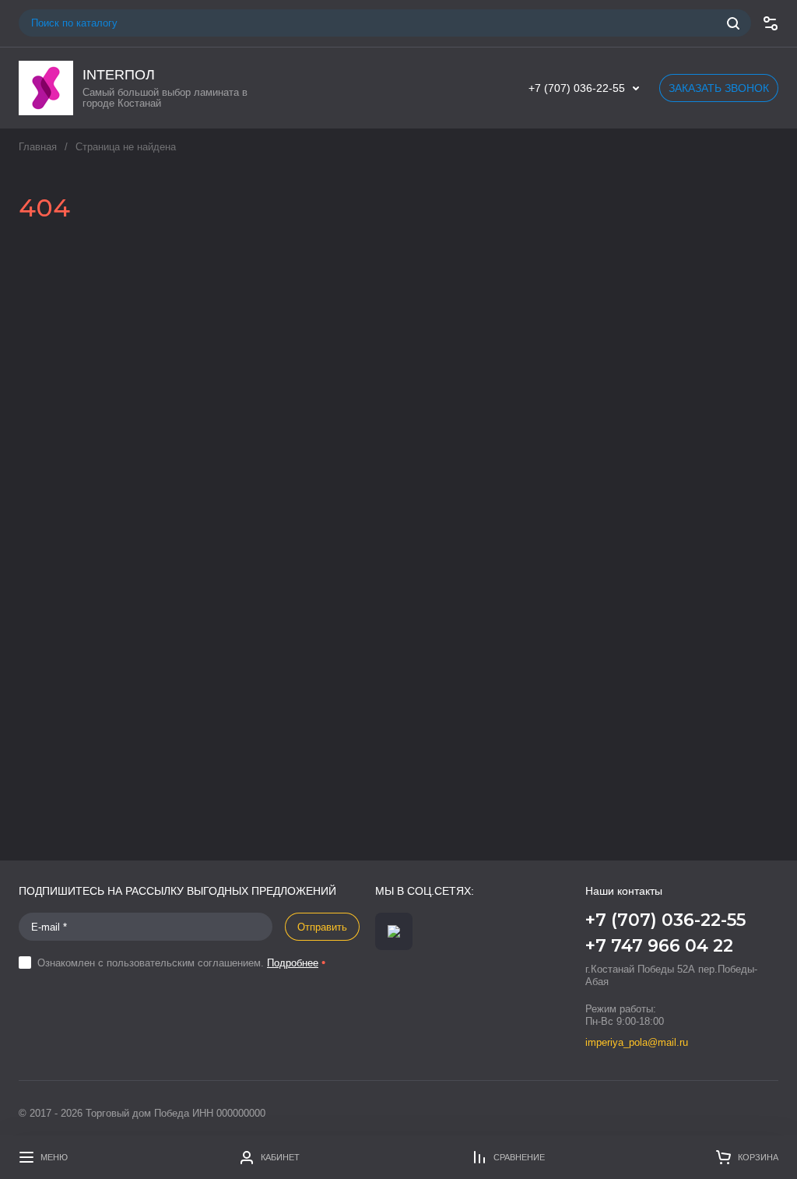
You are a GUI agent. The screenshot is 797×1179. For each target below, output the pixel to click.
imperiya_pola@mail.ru (636, 1042)
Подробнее (292, 963)
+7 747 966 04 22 (659, 945)
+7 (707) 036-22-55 (576, 88)
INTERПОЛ (119, 75)
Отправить (322, 927)
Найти (733, 23)
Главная (38, 147)
